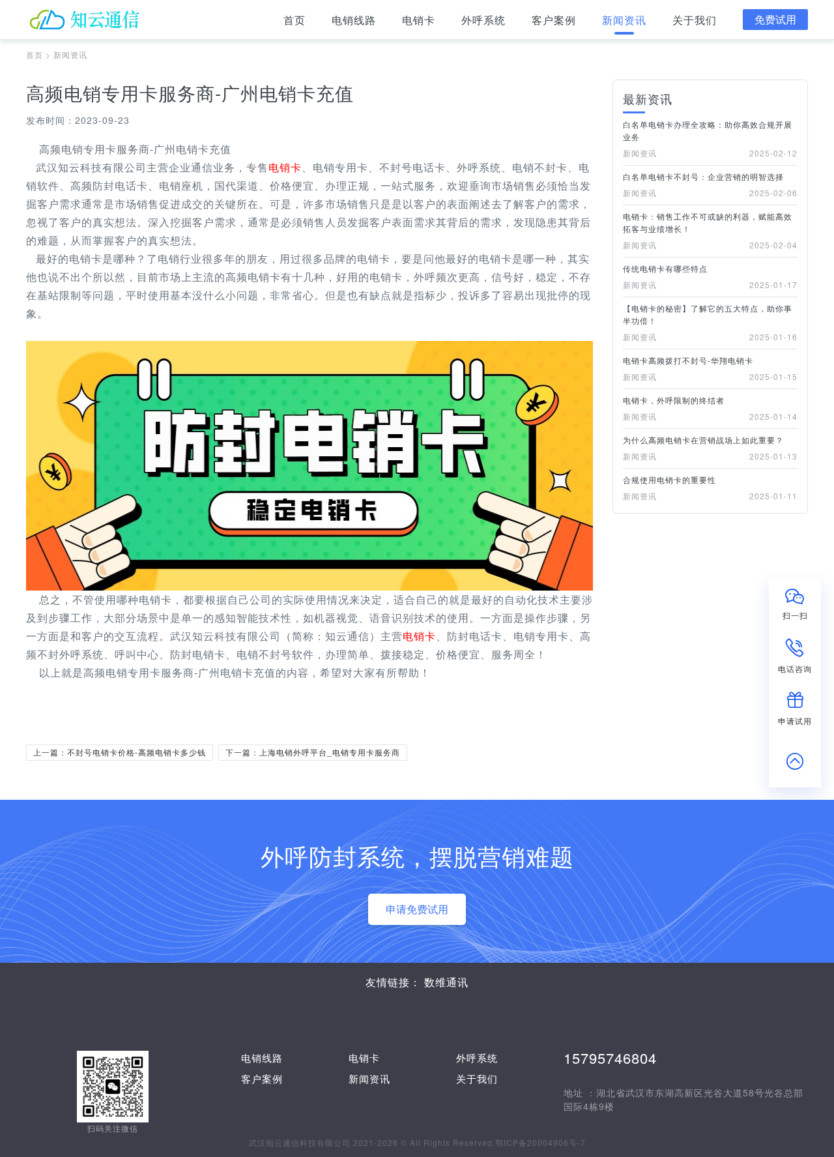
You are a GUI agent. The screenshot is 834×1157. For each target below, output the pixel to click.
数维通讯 (446, 981)
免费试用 (775, 19)
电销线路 (354, 19)
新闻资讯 (624, 19)
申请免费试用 (417, 908)
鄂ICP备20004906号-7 (540, 1142)
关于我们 (694, 19)
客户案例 (554, 19)
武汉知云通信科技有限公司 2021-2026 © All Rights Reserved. (372, 1142)
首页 (294, 19)
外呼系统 (483, 19)
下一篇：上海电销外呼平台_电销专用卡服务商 (312, 751)
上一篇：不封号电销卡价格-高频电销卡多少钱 (119, 751)
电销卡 (418, 19)
